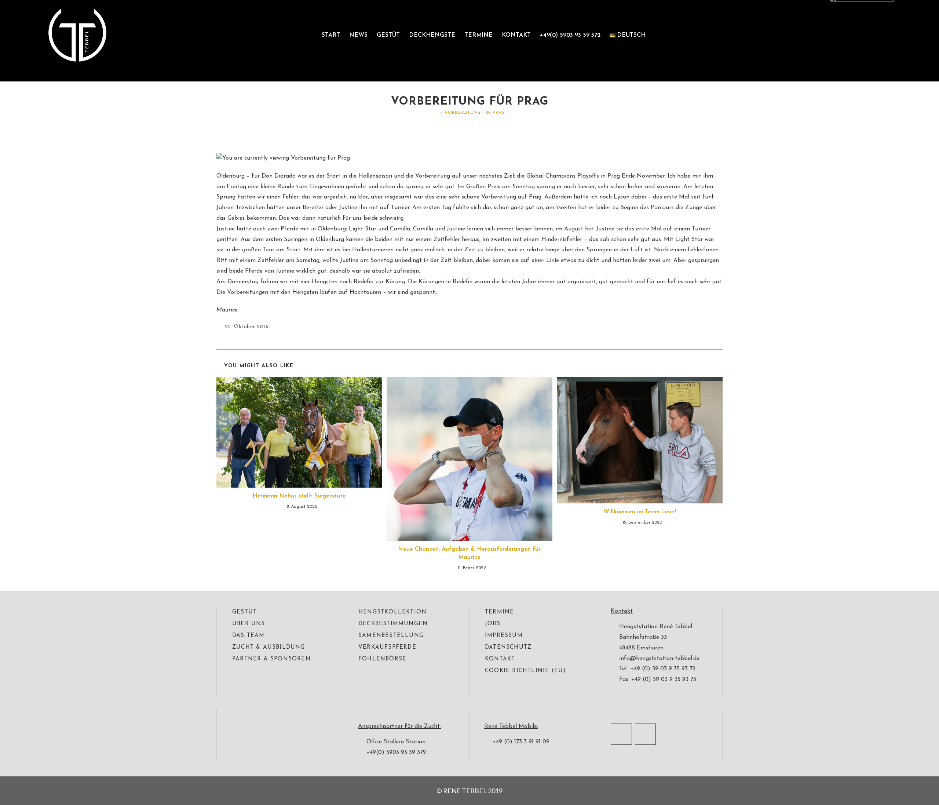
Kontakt (516, 35)
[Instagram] (645, 734)
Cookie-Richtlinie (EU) (525, 671)
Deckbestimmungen (393, 624)
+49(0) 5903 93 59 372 (570, 35)
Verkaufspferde (387, 647)
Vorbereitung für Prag (475, 112)
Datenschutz (508, 647)
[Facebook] (621, 734)
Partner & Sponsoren (271, 659)
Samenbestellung (391, 635)
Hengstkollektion (392, 612)
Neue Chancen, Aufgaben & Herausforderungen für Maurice (469, 553)
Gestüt (388, 35)
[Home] (436, 112)
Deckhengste (432, 35)
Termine (478, 35)
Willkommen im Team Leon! (639, 512)
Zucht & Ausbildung (268, 647)
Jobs (492, 624)
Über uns (248, 624)
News (358, 35)
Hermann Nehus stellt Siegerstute (299, 496)
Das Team (248, 635)
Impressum (504, 635)
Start (331, 35)
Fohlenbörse (382, 659)
